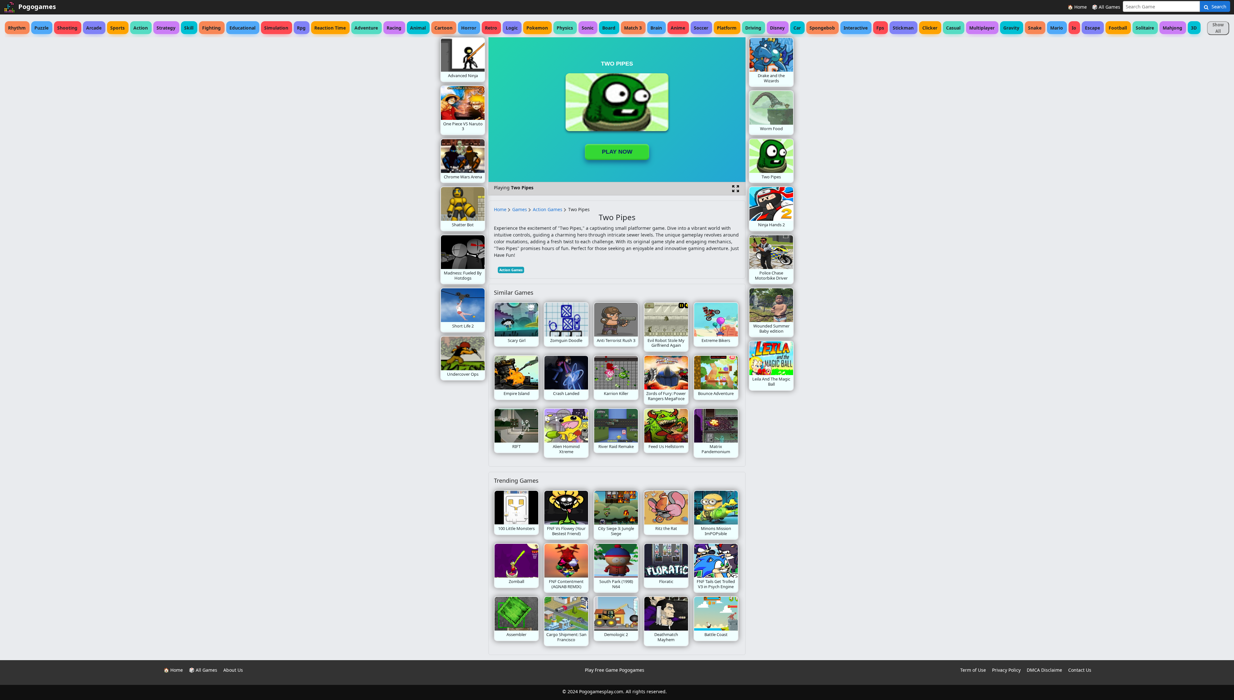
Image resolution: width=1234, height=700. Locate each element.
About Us (233, 670)
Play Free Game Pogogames (614, 670)
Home (500, 209)
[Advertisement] (389, 133)
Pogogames (37, 6)
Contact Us (1079, 670)
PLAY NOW (617, 151)
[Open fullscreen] (735, 188)
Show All (1218, 28)
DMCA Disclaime (1044, 670)
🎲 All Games (1106, 7)
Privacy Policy (1006, 670)
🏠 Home (1077, 7)
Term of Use (973, 670)
